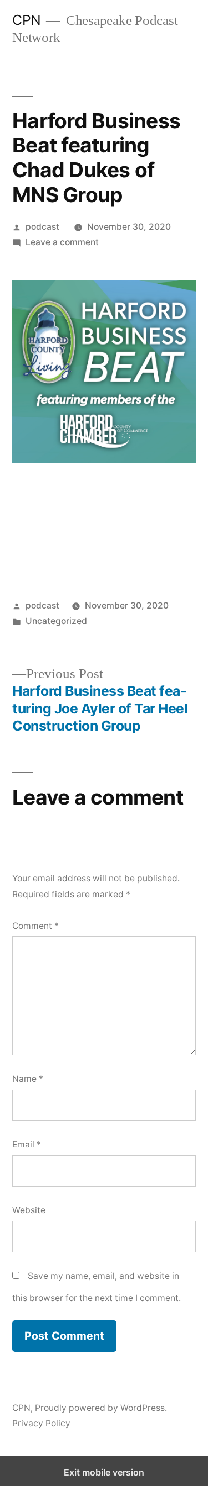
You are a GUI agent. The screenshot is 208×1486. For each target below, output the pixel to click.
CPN (26, 20)
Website (28, 1210)
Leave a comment (62, 242)
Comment (35, 926)
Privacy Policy (41, 1423)
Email (26, 1144)
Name (27, 1078)
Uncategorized (56, 621)
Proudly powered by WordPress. (101, 1408)
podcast (42, 226)
